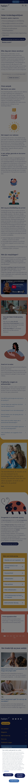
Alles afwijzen (8, 774)
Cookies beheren (14, 780)
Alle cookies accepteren (20, 775)
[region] (14, 766)
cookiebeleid (6, 771)
